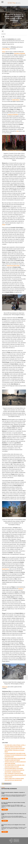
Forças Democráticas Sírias (13, 265)
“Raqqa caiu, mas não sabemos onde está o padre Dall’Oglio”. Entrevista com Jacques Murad (15, 750)
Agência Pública (6, 48)
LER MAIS (5, 798)
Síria (18, 131)
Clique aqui (4, 686)
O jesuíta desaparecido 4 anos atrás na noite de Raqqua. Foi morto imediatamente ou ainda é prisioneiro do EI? (15, 755)
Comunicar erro (6, 783)
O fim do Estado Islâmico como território (14, 768)
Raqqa (3, 51)
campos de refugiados (13, 114)
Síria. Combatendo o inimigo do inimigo (14, 773)
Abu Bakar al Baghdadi (19, 53)
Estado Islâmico (16, 99)
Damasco (20, 588)
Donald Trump (5, 569)
